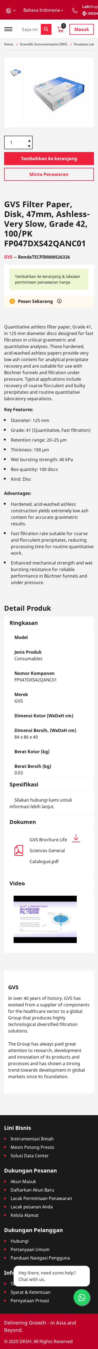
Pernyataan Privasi (30, 1301)
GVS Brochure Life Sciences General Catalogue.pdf (48, 850)
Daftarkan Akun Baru (32, 1190)
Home (8, 44)
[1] (29, 147)
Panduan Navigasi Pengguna (40, 1258)
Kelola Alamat (25, 1215)
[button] (11, 10)
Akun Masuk (23, 1181)
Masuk (81, 29)
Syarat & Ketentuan (31, 1292)
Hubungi (20, 1241)
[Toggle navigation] (10, 28)
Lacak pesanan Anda (32, 1207)
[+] (29, 140)
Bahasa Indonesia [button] (41, 10)
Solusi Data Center (30, 1156)
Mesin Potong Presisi (32, 1147)
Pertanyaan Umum (30, 1249)
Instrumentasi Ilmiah (32, 1139)
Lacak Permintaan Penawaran (41, 1198)
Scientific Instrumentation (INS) (43, 44)
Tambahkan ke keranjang (49, 159)
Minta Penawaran (49, 174)
